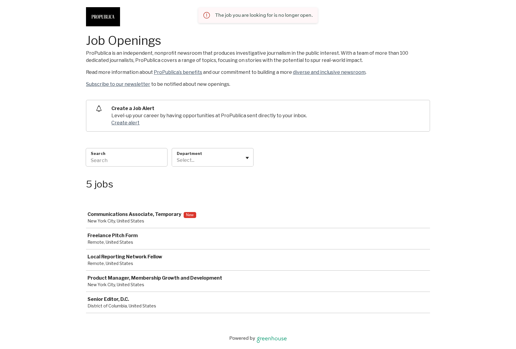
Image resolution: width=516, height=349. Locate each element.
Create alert (125, 123)
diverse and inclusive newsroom (329, 72)
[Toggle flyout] (247, 157)
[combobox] (177, 160)
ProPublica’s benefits (178, 72)
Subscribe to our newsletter (118, 84)
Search (98, 153)
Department (189, 153)
